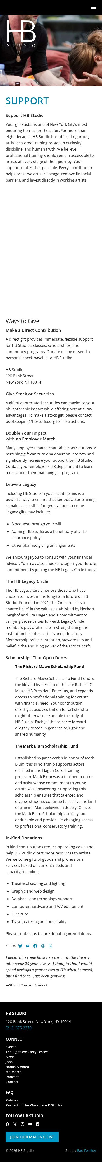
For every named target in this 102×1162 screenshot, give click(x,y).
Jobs (9, 1062)
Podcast (12, 1077)
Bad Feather (86, 1150)
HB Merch (14, 1072)
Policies (12, 1100)
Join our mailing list (32, 1137)
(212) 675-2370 (19, 1028)
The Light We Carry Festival (28, 1052)
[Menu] (93, 7)
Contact (12, 1082)
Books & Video (17, 1067)
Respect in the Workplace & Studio (34, 1105)
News (10, 1057)
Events (11, 1047)
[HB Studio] (10, 7)
